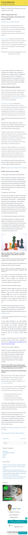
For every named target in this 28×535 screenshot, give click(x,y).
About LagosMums (14, 515)
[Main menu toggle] (25, 2)
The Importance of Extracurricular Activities (15, 167)
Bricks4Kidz (16, 332)
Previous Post (5, 438)
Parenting (11, 22)
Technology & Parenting (8, 452)
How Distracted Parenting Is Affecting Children (12, 433)
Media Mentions (14, 517)
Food (4, 457)
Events (4, 456)
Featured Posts (5, 22)
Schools (4, 454)
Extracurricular (5, 39)
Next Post (24, 438)
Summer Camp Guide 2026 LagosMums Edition (14, 465)
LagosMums (7, 2)
